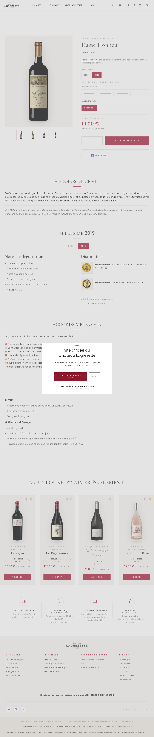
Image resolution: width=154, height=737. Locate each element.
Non (94, 376)
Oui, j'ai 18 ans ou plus (70, 376)
